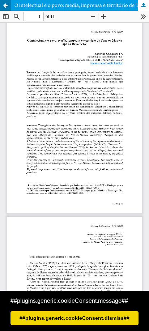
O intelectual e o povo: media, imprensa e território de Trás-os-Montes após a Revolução (81, 5)
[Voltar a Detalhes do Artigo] (5, 5)
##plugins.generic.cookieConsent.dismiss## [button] (74, 318)
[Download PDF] (143, 5)
